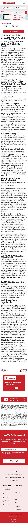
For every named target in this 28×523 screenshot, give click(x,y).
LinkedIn (6, 501)
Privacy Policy (14, 519)
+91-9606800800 (14, 480)
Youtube (6, 505)
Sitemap (14, 521)
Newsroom (18, 496)
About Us (17, 492)
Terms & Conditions (14, 517)
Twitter (6, 493)
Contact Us (18, 509)
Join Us (17, 499)
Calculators (18, 506)
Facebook (7, 489)
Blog (16, 503)
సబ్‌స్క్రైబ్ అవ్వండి (14, 461)
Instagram (7, 497)
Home (16, 489)
